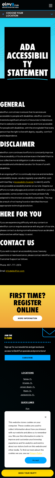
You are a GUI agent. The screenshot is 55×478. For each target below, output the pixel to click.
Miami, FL (27, 391)
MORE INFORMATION (27, 318)
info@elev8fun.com (15, 271)
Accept (35, 460)
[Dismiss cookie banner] (46, 417)
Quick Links (27, 402)
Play (27, 408)
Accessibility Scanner (24, 182)
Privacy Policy (36, 453)
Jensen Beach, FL (27, 387)
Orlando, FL (27, 383)
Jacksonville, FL (27, 395)
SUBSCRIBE (27, 357)
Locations (27, 373)
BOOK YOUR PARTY (27, 473)
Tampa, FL (27, 379)
